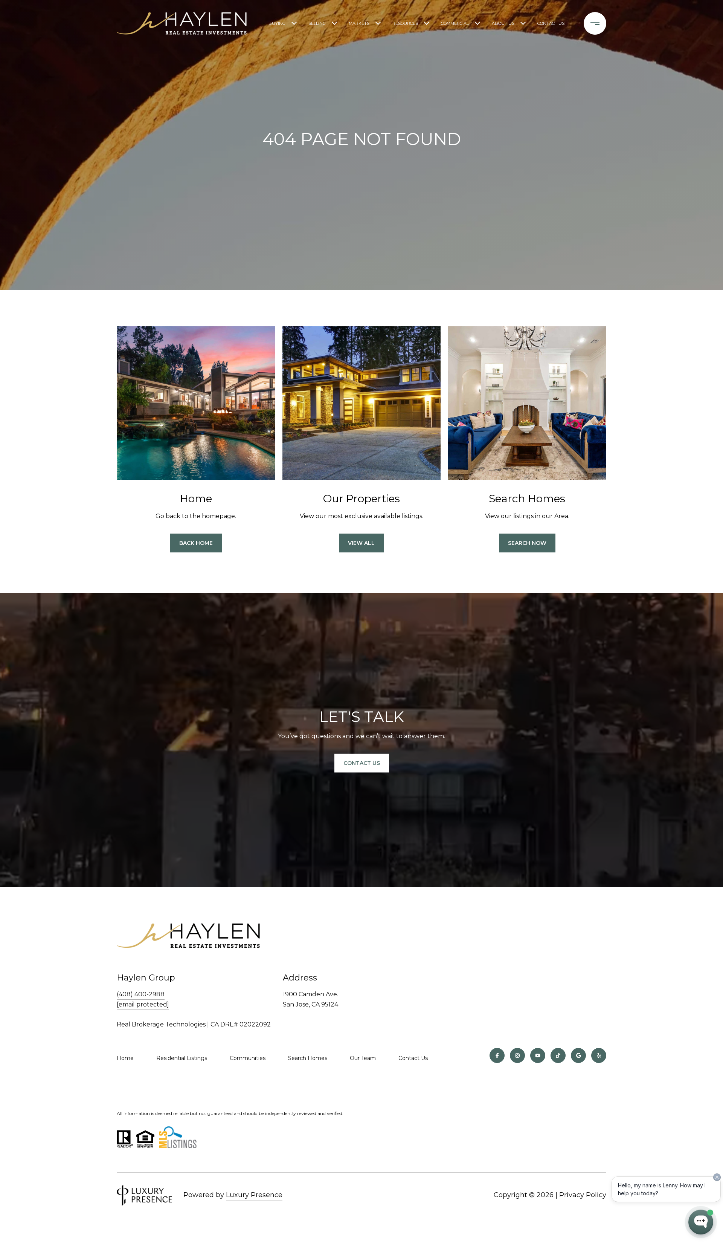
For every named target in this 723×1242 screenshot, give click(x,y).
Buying (276, 23)
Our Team (363, 1058)
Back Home (196, 543)
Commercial (455, 23)
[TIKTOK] (558, 1055)
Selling (317, 23)
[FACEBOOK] (497, 1055)
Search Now (527, 543)
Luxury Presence (254, 1195)
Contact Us (550, 23)
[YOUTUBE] (537, 1055)
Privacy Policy (582, 1195)
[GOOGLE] (578, 1055)
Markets (359, 23)
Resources (405, 23)
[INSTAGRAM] (517, 1055)
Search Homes (307, 1058)
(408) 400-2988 (141, 994)
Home (125, 1058)
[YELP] (598, 1055)
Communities (247, 1058)
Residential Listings (181, 1058)
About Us (503, 23)
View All (361, 543)
